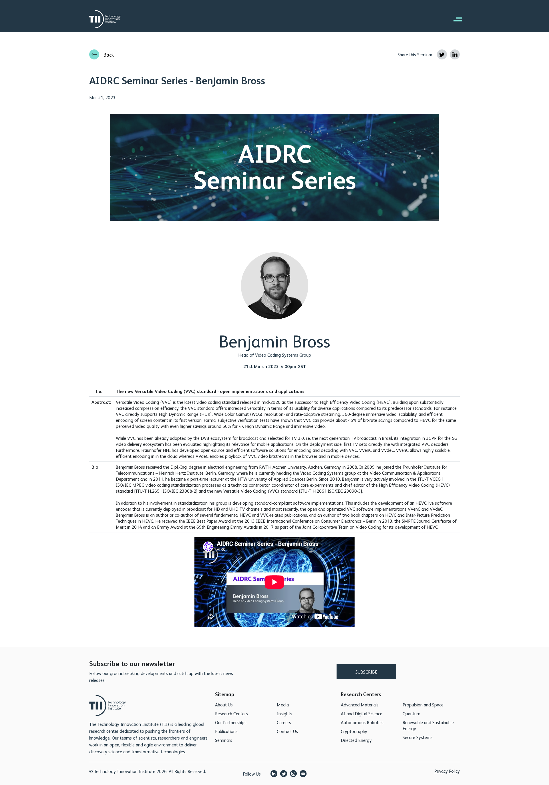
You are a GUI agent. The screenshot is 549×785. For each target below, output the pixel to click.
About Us (224, 705)
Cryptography (354, 731)
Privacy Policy (447, 771)
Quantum (411, 713)
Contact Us (287, 731)
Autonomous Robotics (362, 722)
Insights (284, 713)
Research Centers (231, 713)
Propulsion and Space (423, 705)
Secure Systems (418, 737)
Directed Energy (356, 740)
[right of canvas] (455, 19)
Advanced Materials (360, 705)
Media (283, 705)
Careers (284, 722)
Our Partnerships (230, 722)
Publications (226, 731)
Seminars (223, 740)
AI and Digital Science (361, 713)
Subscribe (366, 672)
